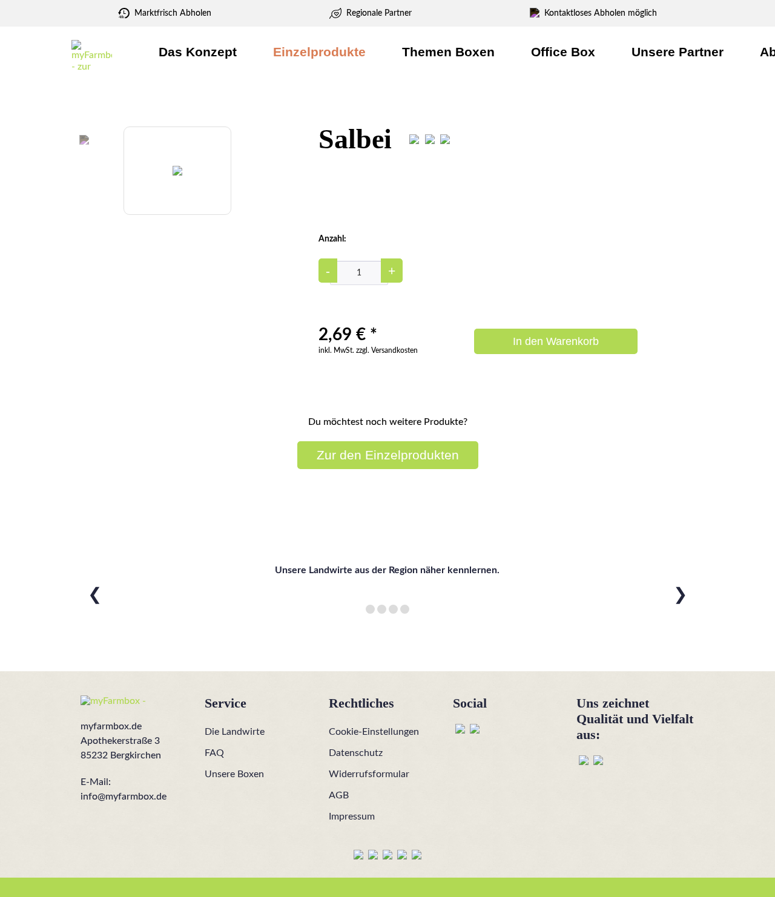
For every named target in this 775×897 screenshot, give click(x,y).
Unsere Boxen (234, 774)
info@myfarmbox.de (124, 796)
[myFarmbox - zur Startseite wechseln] (91, 55)
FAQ (214, 753)
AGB (339, 795)
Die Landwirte (235, 732)
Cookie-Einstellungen (374, 732)
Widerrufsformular (369, 774)
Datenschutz (356, 753)
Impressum (352, 816)
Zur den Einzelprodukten (388, 455)
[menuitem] (197, 52)
